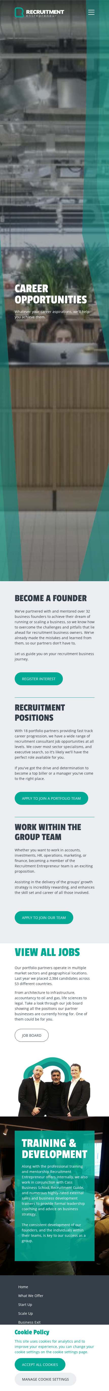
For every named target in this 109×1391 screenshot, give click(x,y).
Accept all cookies (40, 1364)
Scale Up (25, 1313)
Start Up (25, 1304)
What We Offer (30, 1295)
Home (23, 1286)
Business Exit (29, 1322)
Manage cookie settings (45, 1379)
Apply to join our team (44, 917)
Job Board (31, 1035)
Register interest (39, 678)
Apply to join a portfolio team (51, 798)
